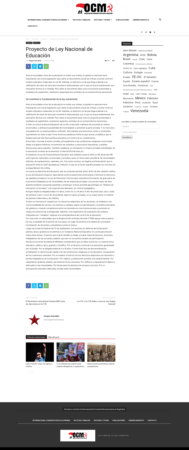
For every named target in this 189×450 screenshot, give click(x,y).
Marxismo (128, 98)
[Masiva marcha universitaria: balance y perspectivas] (101, 352)
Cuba (152, 68)
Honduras (143, 85)
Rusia (155, 102)
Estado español (141, 81)
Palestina (128, 102)
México (140, 98)
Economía (148, 72)
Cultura (127, 72)
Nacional (35, 39)
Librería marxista (141, 20)
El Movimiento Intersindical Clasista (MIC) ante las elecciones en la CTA (45, 302)
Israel (126, 93)
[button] (160, 20)
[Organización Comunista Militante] (94, 8)
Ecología (138, 72)
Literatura (152, 94)
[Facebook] (142, 32)
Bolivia (152, 54)
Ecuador (126, 77)
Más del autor (54, 337)
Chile (142, 59)
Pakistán (152, 98)
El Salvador (150, 77)
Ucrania (153, 106)
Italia (132, 94)
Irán (155, 89)
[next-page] (31, 371)
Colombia (128, 63)
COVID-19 (127, 68)
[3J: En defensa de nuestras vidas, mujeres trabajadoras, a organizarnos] (71, 352)
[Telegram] (150, 32)
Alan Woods (130, 50)
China (149, 59)
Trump (145, 106)
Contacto (32, 26)
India (151, 86)
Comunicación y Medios (144, 64)
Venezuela (139, 110)
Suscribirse (127, 137)
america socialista (145, 50)
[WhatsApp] (46, 66)
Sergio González (35, 61)
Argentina (130, 54)
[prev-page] (27, 371)
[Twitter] (154, 32)
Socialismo (128, 106)
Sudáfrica (138, 107)
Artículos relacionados (36, 337)
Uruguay (126, 111)
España (126, 81)
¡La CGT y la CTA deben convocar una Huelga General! (96, 302)
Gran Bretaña (129, 85)
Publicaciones (122, 20)
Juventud (44, 39)
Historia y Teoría (102, 20)
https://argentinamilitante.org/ (54, 320)
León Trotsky (141, 94)
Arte (143, 55)
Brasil (126, 59)
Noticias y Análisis (81, 20)
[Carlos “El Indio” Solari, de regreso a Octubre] (40, 352)
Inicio (28, 39)
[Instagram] (146, 32)
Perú (137, 102)
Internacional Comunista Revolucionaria (47, 20)
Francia (155, 81)
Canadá (134, 59)
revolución (146, 102)
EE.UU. (137, 76)
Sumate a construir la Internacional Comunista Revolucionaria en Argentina (94, 409)
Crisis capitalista (140, 68)
